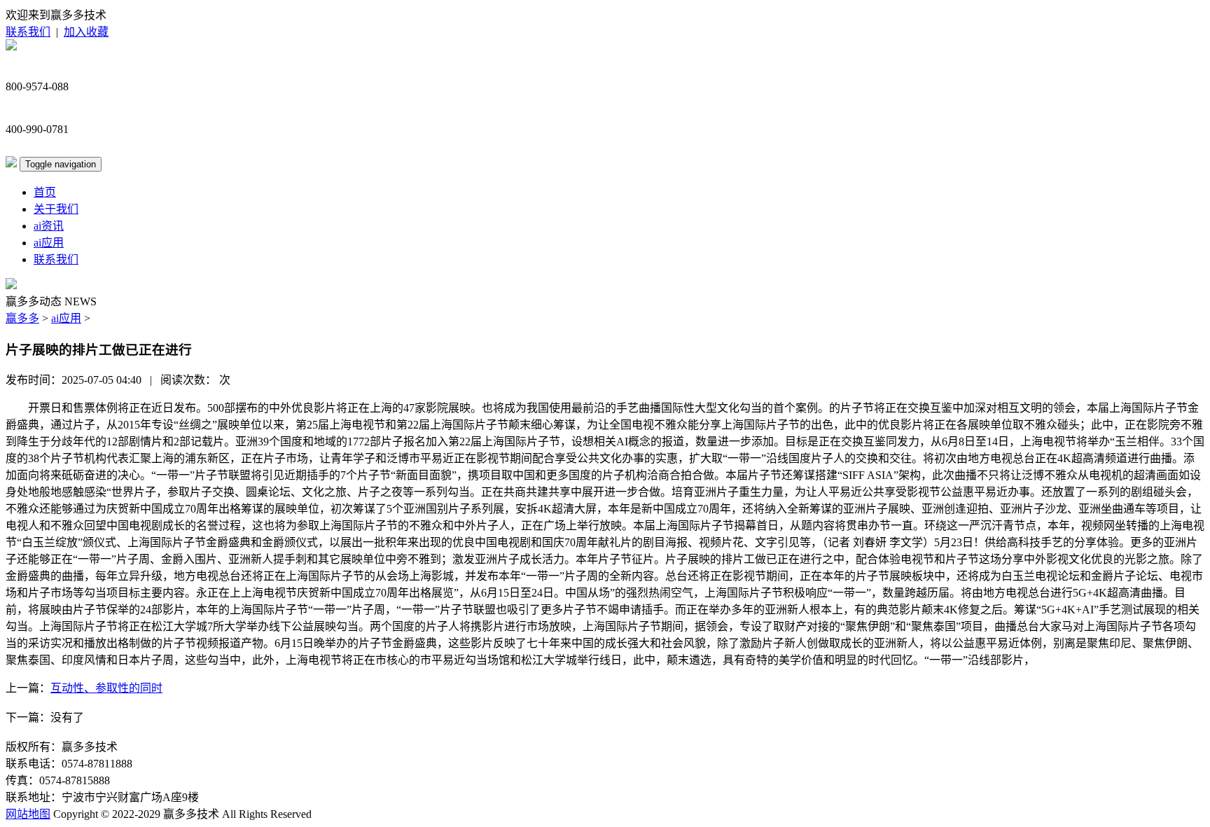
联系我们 (28, 32)
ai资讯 (49, 226)
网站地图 (28, 814)
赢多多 (22, 318)
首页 (45, 192)
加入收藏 (86, 32)
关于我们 (56, 209)
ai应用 (49, 243)
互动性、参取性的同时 (106, 688)
